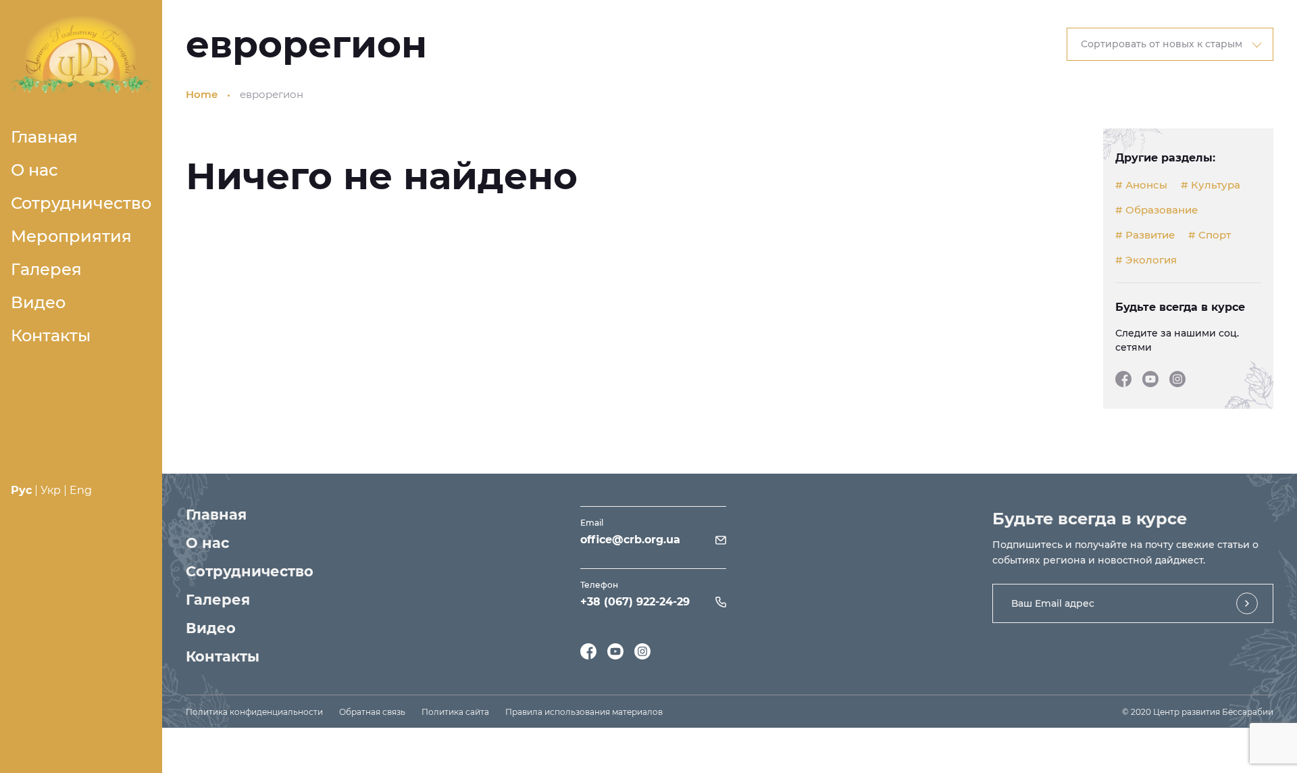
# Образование (1156, 210)
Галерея (46, 269)
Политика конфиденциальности (254, 712)
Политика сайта (455, 712)
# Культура (1210, 185)
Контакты (51, 335)
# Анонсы (1141, 185)
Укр (51, 490)
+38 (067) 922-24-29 (635, 601)
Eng (81, 490)
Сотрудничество (81, 203)
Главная (44, 137)
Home (202, 94)
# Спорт (1209, 235)
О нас (34, 170)
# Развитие (1145, 235)
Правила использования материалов (584, 712)
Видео (38, 302)
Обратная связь (372, 712)
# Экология (1146, 260)
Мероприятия (71, 236)
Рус (21, 490)
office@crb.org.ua (630, 539)
